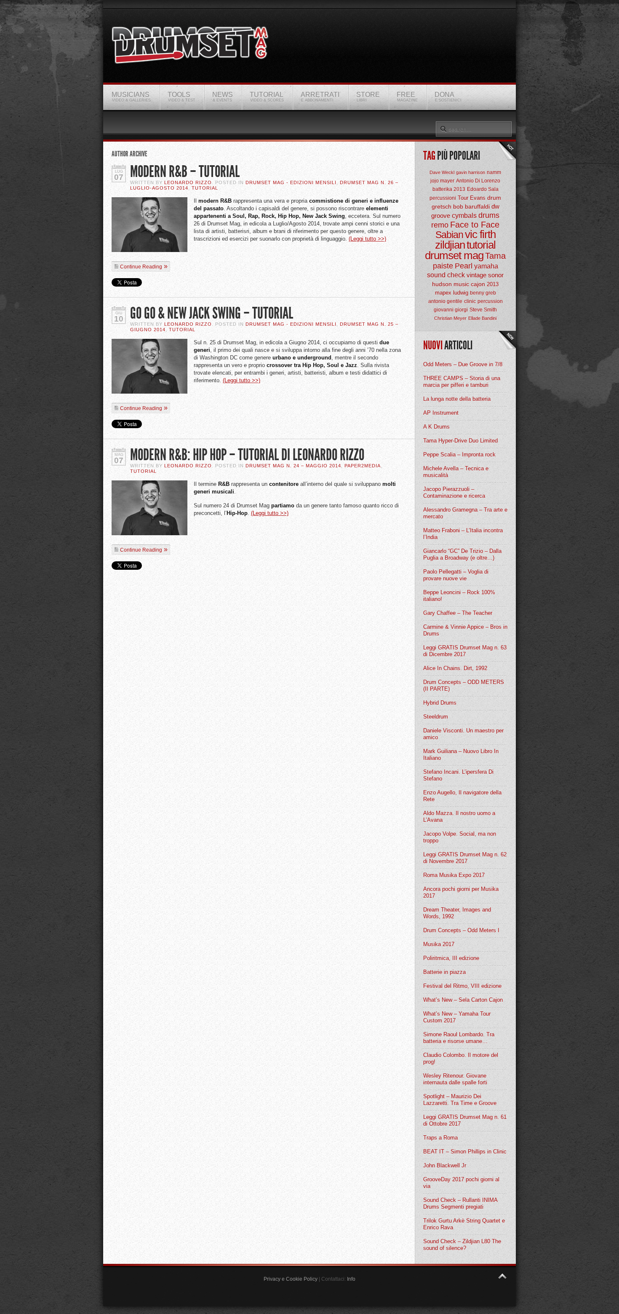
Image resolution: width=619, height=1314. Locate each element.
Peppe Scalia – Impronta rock (459, 454)
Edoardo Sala (483, 189)
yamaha (486, 266)
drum (494, 197)
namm (494, 172)
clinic (470, 301)
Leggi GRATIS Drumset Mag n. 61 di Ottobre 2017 (465, 1120)
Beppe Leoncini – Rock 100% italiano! (459, 595)
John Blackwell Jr (444, 1165)
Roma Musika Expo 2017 (454, 875)
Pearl (463, 266)
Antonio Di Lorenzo (478, 181)
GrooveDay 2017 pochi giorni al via (461, 1182)
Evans (478, 198)
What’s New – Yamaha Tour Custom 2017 (457, 1017)
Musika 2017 (438, 944)
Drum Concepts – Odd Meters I (461, 930)
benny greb (483, 293)
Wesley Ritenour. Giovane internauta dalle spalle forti (455, 1079)
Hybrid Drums (439, 703)
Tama (495, 255)
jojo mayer (442, 181)
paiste (443, 266)
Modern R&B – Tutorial (185, 171)
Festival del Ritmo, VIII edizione (462, 986)
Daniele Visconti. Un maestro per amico (463, 733)
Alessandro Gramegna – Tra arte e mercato (465, 513)
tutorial (481, 245)
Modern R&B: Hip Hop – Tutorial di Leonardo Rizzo (247, 454)
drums (488, 215)
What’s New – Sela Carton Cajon (463, 1000)
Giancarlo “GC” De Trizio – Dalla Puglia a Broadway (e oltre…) (462, 554)
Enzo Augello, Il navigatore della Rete (462, 795)
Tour (463, 198)
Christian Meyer (450, 318)
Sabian (449, 234)
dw (495, 206)
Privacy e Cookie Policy (291, 1279)
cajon (478, 284)
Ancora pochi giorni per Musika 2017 (461, 892)
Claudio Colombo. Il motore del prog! (460, 1058)
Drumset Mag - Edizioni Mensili (290, 182)
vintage (476, 275)
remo (439, 225)
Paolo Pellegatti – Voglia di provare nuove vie (455, 575)
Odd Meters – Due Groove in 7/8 (462, 364)
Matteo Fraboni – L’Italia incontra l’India (463, 533)
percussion (490, 301)
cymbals (464, 215)
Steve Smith (483, 310)
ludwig (460, 293)
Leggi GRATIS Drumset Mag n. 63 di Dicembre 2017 (465, 650)
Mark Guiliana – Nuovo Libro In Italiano (461, 754)
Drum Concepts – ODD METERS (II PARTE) (463, 685)
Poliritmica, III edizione (451, 958)
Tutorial (205, 187)
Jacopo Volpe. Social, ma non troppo (459, 837)
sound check (446, 275)
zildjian (450, 245)
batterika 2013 (448, 189)
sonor (496, 275)
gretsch (441, 206)
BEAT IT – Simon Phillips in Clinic (465, 1151)
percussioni (443, 198)
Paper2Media (362, 465)
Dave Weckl (442, 172)
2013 (493, 284)
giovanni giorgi (451, 310)
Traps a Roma (440, 1137)
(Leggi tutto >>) (367, 239)
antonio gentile (445, 301)
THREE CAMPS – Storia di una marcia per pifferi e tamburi (461, 381)
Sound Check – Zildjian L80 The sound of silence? (462, 1244)
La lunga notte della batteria (457, 399)
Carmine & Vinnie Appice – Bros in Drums (465, 630)
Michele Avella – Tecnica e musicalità (455, 471)
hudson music (450, 284)
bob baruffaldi (471, 206)
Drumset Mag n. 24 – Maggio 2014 (293, 465)
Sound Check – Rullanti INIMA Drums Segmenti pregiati (460, 1203)
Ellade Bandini (482, 318)
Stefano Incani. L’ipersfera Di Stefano (458, 775)
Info (351, 1279)
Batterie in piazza (444, 972)
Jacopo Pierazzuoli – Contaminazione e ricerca (454, 492)
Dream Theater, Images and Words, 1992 (457, 913)
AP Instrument (441, 413)
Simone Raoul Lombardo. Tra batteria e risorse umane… (458, 1037)
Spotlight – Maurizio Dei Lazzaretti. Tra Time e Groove (459, 1099)
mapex (443, 293)
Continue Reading (141, 267)
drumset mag (454, 255)
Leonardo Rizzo (188, 182)
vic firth (480, 234)
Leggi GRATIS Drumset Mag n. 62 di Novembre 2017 (465, 857)
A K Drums (436, 427)
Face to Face (474, 224)
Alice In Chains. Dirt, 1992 (455, 668)
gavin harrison (470, 172)
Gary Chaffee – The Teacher (457, 613)
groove (440, 215)
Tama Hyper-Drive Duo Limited (460, 440)
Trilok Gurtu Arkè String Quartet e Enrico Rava (464, 1224)
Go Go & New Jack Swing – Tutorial (211, 313)
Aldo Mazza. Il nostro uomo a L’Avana (459, 816)
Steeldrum (435, 716)
